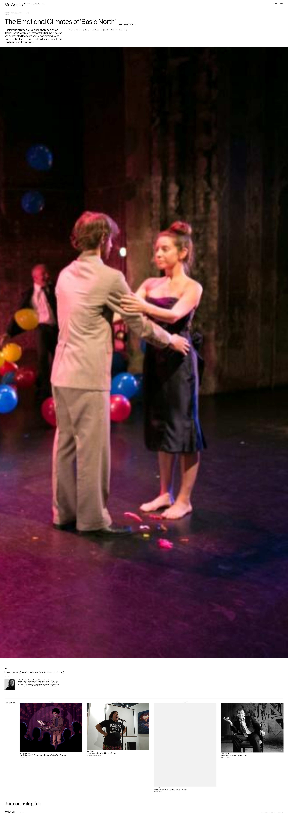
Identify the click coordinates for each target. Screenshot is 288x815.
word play (122, 30)
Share (27, 13)
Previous (72, 248)
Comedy (78, 30)
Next (216, 248)
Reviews (6, 13)
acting (71, 30)
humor (87, 30)
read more (52, 685)
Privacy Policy (273, 812)
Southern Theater (110, 30)
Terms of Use (280, 812)
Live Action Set (97, 30)
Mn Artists (13, 5)
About (22, 812)
